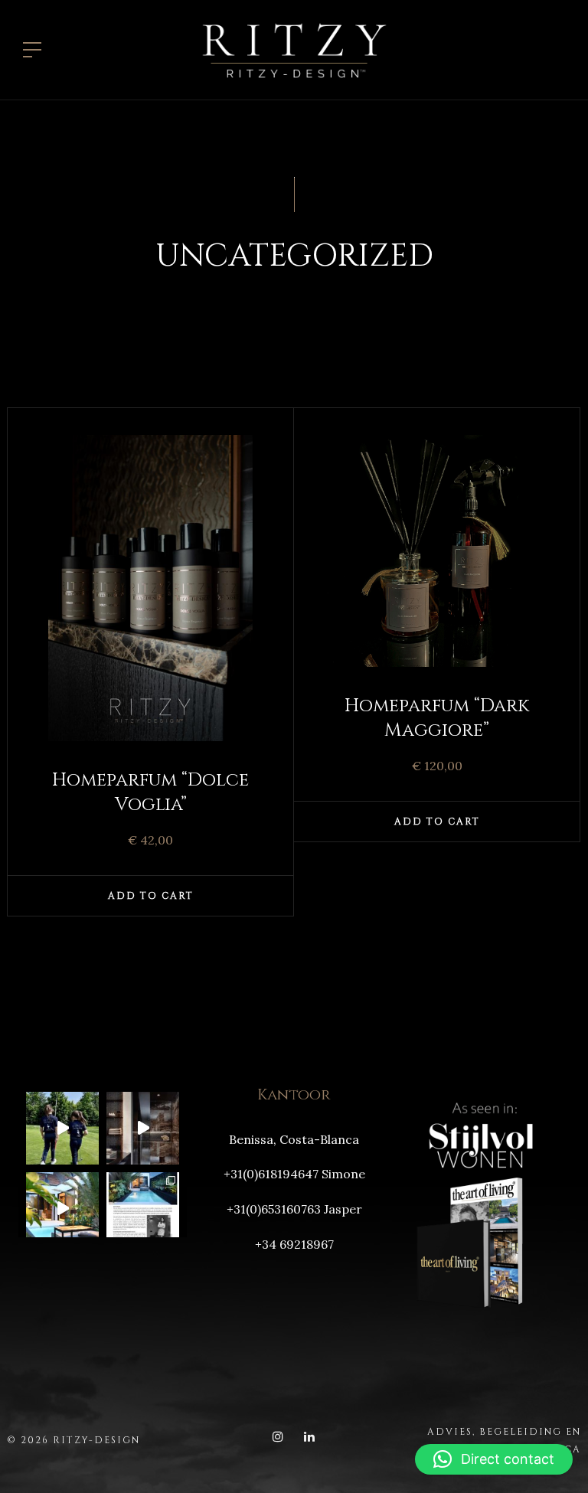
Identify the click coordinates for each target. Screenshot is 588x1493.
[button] (494, 1459)
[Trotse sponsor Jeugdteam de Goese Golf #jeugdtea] (62, 1128)
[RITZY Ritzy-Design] (294, 48)
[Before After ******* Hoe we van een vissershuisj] (62, 1208)
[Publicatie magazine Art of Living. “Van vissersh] (142, 1208)
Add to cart (151, 896)
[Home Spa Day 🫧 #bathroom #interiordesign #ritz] (142, 1128)
